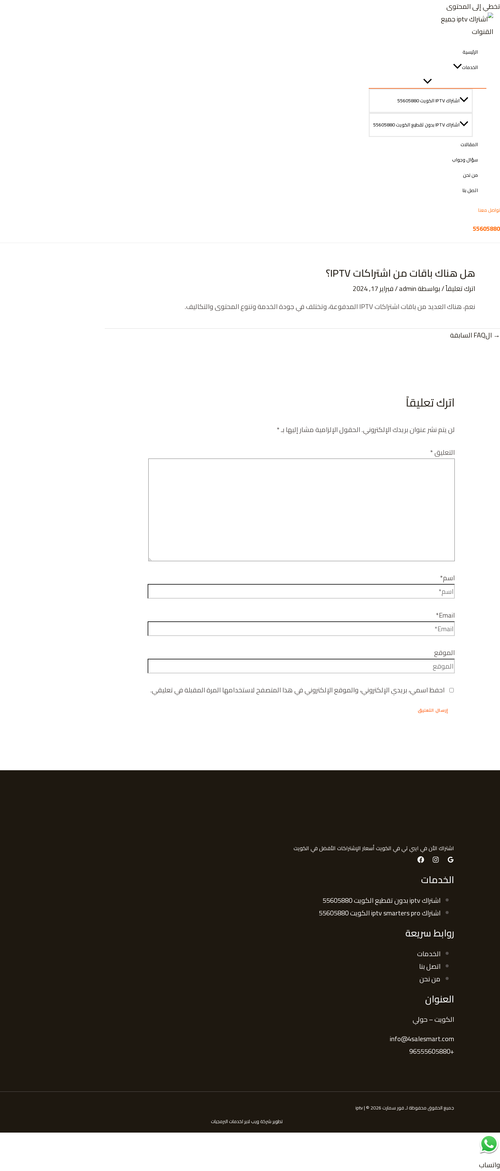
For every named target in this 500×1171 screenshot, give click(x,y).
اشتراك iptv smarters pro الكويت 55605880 (379, 913)
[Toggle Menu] (427, 81)
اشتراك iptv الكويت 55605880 (428, 100)
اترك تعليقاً (460, 288)
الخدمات (470, 67)
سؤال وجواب (465, 159)
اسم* (447, 577)
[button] (457, 67)
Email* (445, 615)
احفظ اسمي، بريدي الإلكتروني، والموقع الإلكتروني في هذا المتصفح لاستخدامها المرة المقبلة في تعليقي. (297, 690)
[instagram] (435, 860)
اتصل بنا (470, 190)
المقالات (469, 144)
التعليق (442, 452)
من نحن (470, 175)
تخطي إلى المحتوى (473, 6)
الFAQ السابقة (475, 335)
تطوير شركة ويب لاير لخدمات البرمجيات (247, 1121)
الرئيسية (470, 52)
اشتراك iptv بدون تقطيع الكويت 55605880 (416, 124)
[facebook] (420, 860)
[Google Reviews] (450, 860)
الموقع (444, 652)
